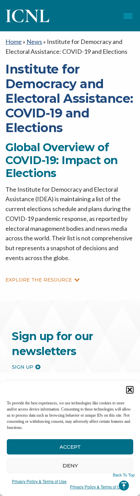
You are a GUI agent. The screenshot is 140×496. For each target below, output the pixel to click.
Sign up (22, 367)
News (34, 41)
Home (13, 41)
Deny (70, 465)
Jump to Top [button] (124, 482)
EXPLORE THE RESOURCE (38, 280)
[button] (129, 389)
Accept (70, 447)
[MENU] (128, 16)
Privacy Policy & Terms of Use (39, 481)
